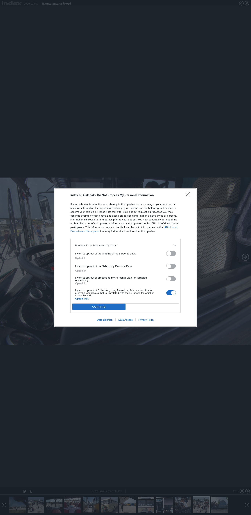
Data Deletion (105, 319)
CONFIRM (99, 306)
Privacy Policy (146, 319)
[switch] (171, 253)
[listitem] (125, 245)
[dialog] (125, 257)
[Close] (189, 195)
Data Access (125, 319)
